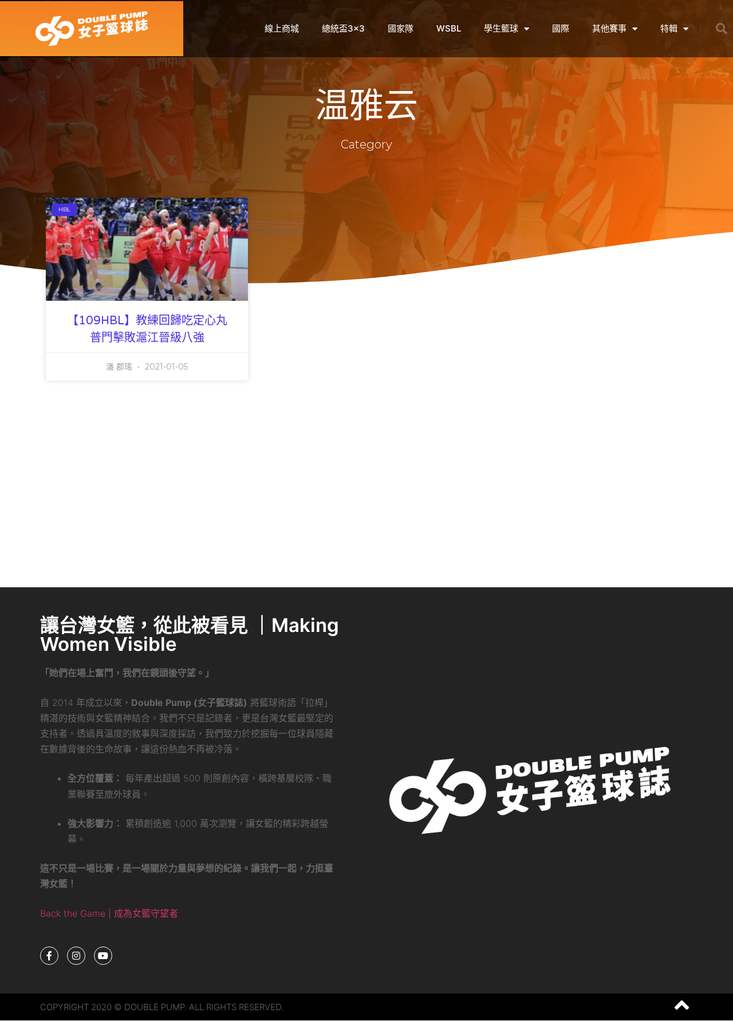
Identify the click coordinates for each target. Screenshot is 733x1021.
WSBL (448, 28)
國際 (560, 28)
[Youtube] (103, 956)
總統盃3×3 (343, 28)
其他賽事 (609, 28)
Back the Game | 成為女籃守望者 (109, 913)
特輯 (668, 28)
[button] (721, 28)
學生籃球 (501, 28)
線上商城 (282, 28)
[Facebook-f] (49, 956)
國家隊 (400, 28)
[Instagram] (76, 956)
